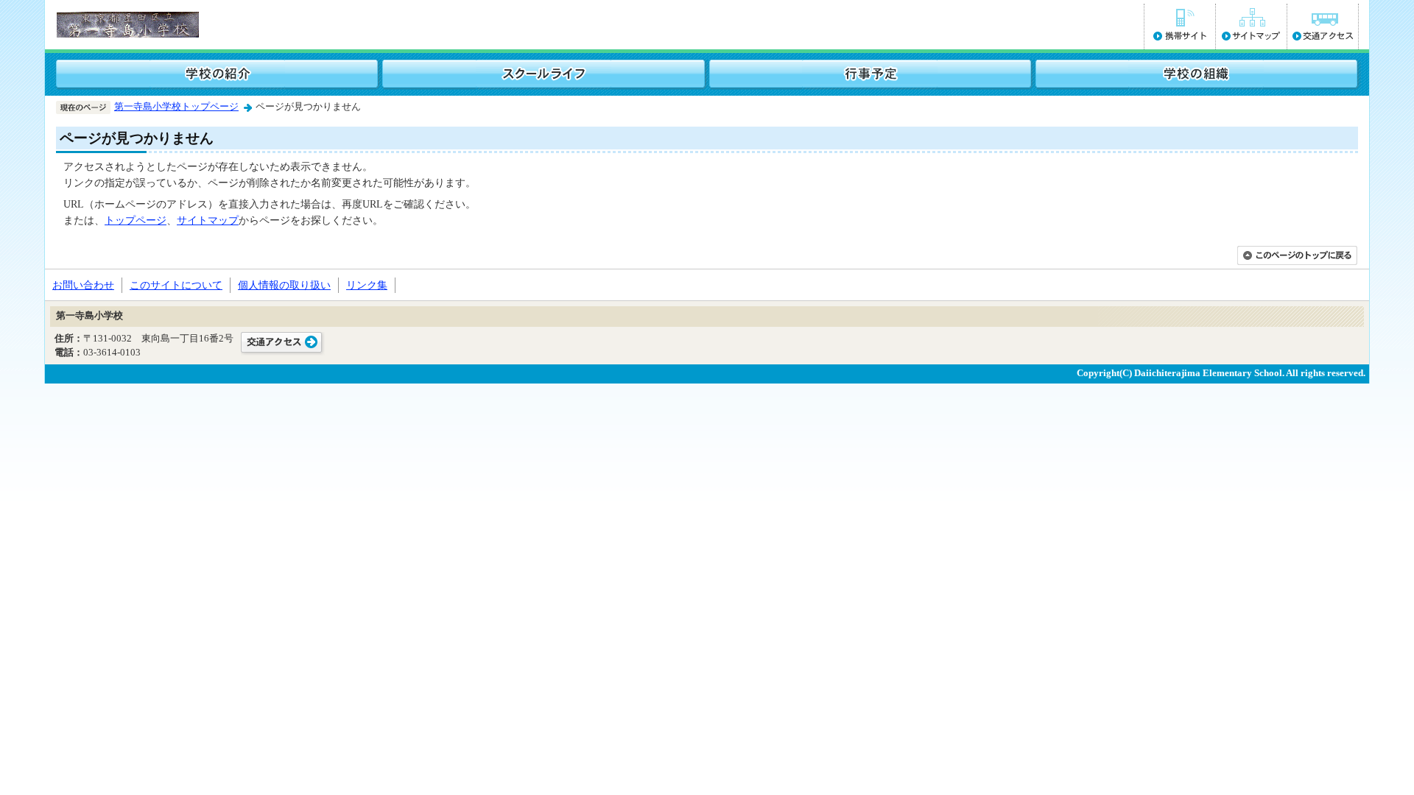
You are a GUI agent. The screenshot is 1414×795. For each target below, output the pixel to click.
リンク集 (366, 285)
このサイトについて (176, 285)
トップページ (135, 220)
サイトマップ (208, 220)
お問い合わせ (83, 285)
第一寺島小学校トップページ (176, 107)
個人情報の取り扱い (284, 285)
